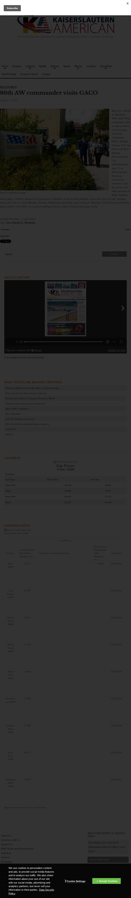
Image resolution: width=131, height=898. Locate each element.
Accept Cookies (108, 881)
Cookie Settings (76, 881)
